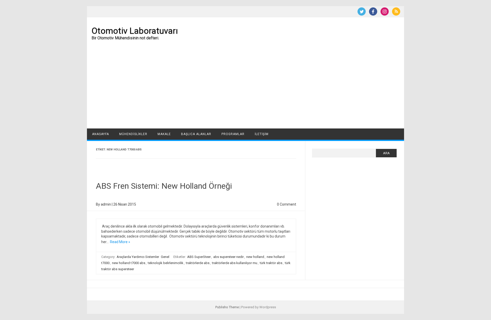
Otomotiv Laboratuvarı (135, 31)
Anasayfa (100, 134)
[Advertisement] (245, 90)
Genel (165, 257)
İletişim (262, 134)
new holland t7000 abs (128, 263)
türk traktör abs (271, 263)
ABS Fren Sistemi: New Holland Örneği (164, 186)
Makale (164, 134)
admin (106, 204)
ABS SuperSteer (199, 257)
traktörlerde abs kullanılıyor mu (234, 263)
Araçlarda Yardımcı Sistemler (138, 257)
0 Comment (286, 204)
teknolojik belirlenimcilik (165, 263)
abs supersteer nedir (228, 257)
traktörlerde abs (197, 263)
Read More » (120, 242)
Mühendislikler (133, 134)
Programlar (232, 134)
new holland (255, 257)
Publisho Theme (227, 307)
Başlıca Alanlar (196, 134)
